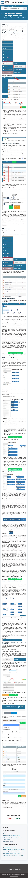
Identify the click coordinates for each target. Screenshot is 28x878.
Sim (18, 818)
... (6, 6)
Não (10, 818)
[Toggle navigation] (25, 2)
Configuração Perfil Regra (10, 847)
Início (2, 6)
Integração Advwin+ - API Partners (12, 853)
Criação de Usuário (8, 841)
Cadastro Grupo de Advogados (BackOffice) (14, 855)
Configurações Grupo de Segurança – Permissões (13, 838)
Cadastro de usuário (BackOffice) (12, 835)
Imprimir (6, 827)
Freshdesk (23, 874)
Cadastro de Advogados (9, 833)
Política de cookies (14, 876)
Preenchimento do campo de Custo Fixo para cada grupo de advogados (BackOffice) (14, 850)
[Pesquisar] (25, 8)
